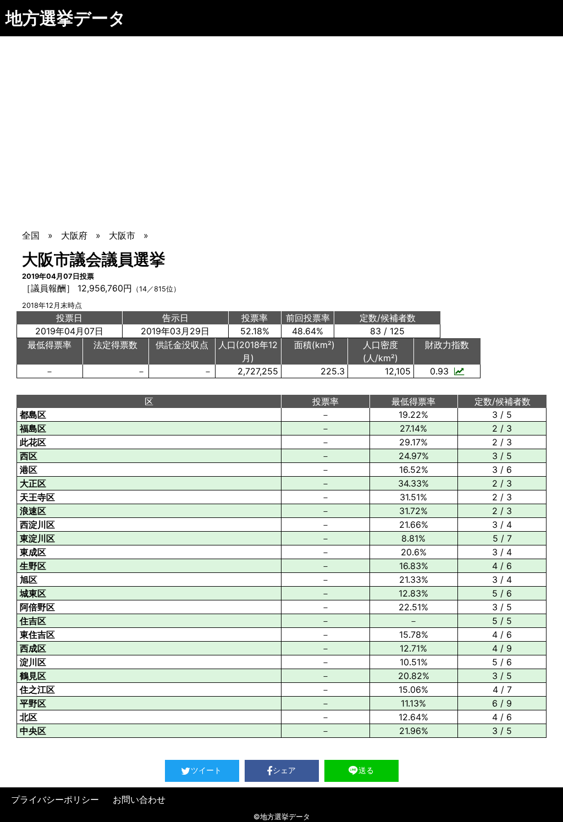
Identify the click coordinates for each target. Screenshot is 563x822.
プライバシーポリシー (55, 799)
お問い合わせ (139, 799)
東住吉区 (37, 634)
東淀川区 (37, 538)
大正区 (33, 483)
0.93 (439, 371)
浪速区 (33, 510)
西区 (28, 455)
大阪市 (122, 235)
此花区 (33, 442)
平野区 (33, 703)
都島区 (33, 414)
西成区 (33, 648)
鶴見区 (33, 675)
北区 (28, 716)
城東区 (33, 593)
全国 (31, 235)
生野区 (33, 565)
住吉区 (33, 620)
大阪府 (74, 235)
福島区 (33, 428)
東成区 (33, 552)
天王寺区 (37, 497)
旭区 (28, 579)
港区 (28, 469)
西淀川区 (37, 524)
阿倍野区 (37, 607)
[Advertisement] (281, 119)
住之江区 (37, 689)
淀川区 (33, 662)
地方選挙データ (65, 18)
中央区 (33, 730)
